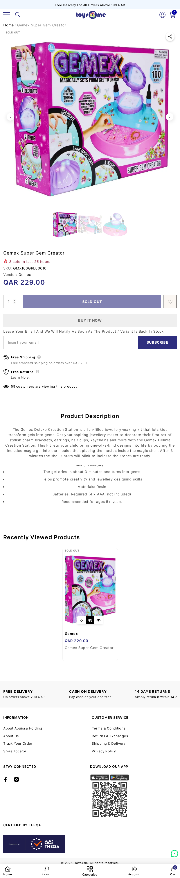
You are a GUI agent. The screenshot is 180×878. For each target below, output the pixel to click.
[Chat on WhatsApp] (174, 852)
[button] (17, 14)
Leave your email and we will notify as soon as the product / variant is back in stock (83, 331)
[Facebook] (5, 779)
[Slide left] (10, 117)
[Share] (170, 36)
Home (8, 25)
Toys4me (81, 863)
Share (170, 36)
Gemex (24, 274)
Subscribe (157, 342)
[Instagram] (16, 779)
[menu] (6, 14)
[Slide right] (169, 117)
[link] (7, 871)
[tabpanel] (90, 604)
